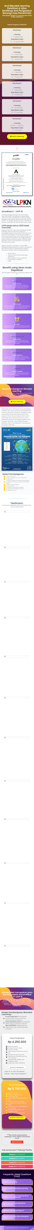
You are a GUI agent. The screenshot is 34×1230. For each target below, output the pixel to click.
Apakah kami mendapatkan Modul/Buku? (14, 1204)
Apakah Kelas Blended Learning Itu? (15, 1189)
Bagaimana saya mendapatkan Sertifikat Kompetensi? (16, 1196)
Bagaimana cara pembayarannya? (10, 1182)
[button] (17, 1181)
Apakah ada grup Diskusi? (13, 1210)
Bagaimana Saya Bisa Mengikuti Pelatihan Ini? (16, 1217)
